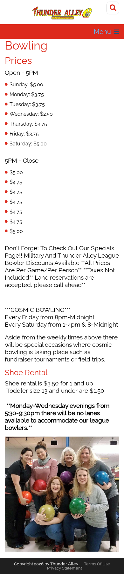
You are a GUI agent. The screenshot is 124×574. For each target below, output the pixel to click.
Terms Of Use (97, 564)
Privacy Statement (64, 568)
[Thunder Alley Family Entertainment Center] (62, 13)
